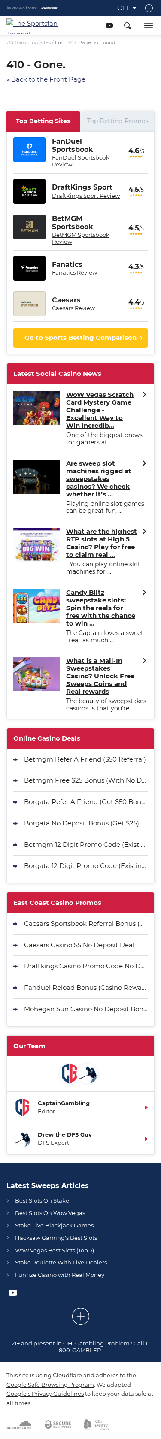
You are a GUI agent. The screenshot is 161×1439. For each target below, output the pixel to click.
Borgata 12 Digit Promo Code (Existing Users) (86, 866)
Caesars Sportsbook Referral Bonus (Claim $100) (86, 923)
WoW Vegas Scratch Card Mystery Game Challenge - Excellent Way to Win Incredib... (100, 410)
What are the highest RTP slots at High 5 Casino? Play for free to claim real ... (101, 543)
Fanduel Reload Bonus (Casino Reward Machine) (86, 987)
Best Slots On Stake (42, 1200)
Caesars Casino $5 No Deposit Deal (79, 945)
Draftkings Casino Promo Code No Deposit (86, 966)
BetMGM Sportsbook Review (80, 238)
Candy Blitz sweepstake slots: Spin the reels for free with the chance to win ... (100, 608)
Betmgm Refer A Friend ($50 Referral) (85, 759)
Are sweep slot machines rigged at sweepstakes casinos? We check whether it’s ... (98, 479)
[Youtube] (109, 25)
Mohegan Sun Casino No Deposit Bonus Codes (86, 1009)
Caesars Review (73, 308)
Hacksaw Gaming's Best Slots (56, 1237)
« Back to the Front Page (45, 79)
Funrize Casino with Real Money (59, 1274)
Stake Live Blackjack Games (54, 1225)
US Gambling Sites (28, 42)
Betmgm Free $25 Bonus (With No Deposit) (86, 780)
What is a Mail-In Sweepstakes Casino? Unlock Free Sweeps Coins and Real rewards (100, 676)
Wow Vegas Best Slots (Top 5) (54, 1250)
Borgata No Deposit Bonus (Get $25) (81, 823)
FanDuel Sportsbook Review (80, 161)
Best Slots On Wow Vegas (50, 1212)
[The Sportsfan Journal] (36, 26)
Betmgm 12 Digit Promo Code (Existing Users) (86, 844)
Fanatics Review (74, 272)
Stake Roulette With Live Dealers (61, 1262)
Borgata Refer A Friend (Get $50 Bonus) (86, 802)
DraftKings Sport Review (86, 195)
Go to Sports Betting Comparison (80, 337)
